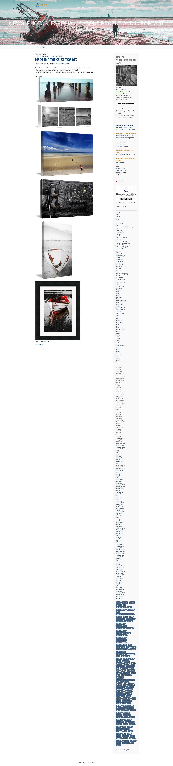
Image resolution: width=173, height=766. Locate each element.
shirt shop (128, 719)
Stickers (128, 129)
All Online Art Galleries (122, 146)
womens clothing (128, 743)
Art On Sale (119, 220)
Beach (117, 221)
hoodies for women (121, 171)
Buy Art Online (120, 232)
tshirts (118, 736)
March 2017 (119, 523)
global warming (126, 675)
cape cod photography (123, 633)
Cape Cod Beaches (121, 238)
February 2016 (120, 546)
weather (132, 738)
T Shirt (117, 337)
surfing (130, 726)
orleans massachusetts (123, 703)
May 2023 (118, 389)
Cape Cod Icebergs (121, 241)
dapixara (126, 659)
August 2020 (119, 449)
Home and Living (120, 283)
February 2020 (120, 459)
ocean (118, 701)
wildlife (126, 741)
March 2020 (119, 458)
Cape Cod (118, 234)
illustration (131, 684)
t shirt (118, 602)
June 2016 (118, 539)
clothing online (121, 652)
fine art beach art (121, 140)
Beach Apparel (120, 223)
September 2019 (120, 468)
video (132, 736)
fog (118, 673)
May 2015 (118, 562)
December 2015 (120, 550)
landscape (120, 689)
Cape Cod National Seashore (124, 243)
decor (118, 661)
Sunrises (118, 331)
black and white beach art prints (125, 136)
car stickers (119, 175)
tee (125, 731)
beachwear (130, 609)
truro (123, 733)
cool (118, 656)
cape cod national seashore (125, 628)
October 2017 (120, 510)
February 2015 (120, 568)
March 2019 (119, 479)
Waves (117, 353)
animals (132, 602)
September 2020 (120, 447)
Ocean (117, 302)
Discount (118, 268)
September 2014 (120, 577)
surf (124, 726)
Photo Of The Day (121, 308)
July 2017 (118, 515)
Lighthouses (119, 290)
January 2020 (119, 461)
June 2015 (118, 560)
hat (118, 682)
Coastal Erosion (120, 263)
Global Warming (120, 279)
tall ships (119, 731)
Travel (117, 344)
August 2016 (119, 535)
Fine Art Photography (62, 64)
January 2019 (119, 483)
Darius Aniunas (121, 89)
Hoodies (118, 284)
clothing (132, 649)
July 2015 (118, 559)
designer (119, 663)
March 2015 (119, 566)
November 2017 (120, 508)
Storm (117, 328)
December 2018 (120, 485)
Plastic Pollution (120, 310)
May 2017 (118, 519)
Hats (117, 281)
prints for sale (121, 710)
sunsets (118, 333)
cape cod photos (122, 635)
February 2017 (120, 524)
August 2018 (119, 492)
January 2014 (45, 56)
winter (118, 743)
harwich (131, 680)
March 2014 (119, 587)
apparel (119, 605)
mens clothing (121, 694)
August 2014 (119, 578)
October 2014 (120, 575)
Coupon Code (120, 265)
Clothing (118, 257)
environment (130, 666)
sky (127, 722)
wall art (119, 738)
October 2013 (120, 596)
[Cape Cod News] (126, 194)
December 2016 (120, 528)
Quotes (118, 315)
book (131, 616)
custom (119, 659)
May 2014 (118, 584)
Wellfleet (118, 356)
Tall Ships (118, 340)
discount (126, 663)
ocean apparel (127, 701)
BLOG (37, 56)
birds (118, 612)
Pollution (118, 311)
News (117, 299)
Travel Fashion (120, 346)
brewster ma (120, 619)
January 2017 (119, 526)
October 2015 (120, 553)
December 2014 (120, 571)
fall (117, 668)
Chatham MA (119, 254)
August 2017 (119, 514)
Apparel (122, 129)
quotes (119, 712)
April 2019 (118, 477)
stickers (119, 724)
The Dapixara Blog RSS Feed (124, 750)
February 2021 (120, 438)
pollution (130, 708)
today (130, 731)
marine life (128, 691)
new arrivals (126, 698)
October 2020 (120, 445)
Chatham (118, 252)
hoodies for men (120, 168)
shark (126, 717)
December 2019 (120, 463)
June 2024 (118, 366)
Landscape (119, 288)
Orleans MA (119, 304)
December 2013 (120, 593)
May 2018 (118, 497)
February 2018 (120, 503)
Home (37, 47)
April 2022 (118, 413)
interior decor (121, 687)
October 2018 (120, 488)
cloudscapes (130, 654)
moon (128, 696)
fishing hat (119, 166)
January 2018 (119, 505)
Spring (117, 326)
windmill (133, 741)
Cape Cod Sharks (121, 248)
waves (125, 738)
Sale (117, 317)
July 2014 (118, 580)
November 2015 (120, 551)
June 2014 (118, 582)
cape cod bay (120, 623)
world (118, 745)
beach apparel (121, 609)
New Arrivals (119, 297)
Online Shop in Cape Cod (123, 127)
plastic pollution (121, 708)
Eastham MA (119, 270)
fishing (123, 670)
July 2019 (118, 472)
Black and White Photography (124, 227)
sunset (119, 726)
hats (122, 682)
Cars (117, 250)
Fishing (118, 275)
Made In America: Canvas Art (56, 59)
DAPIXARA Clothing (121, 266)
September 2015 (120, 555)
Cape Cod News (120, 245)
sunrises (132, 724)
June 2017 (118, 517)
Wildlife (118, 358)
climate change (131, 647)
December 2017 (120, 506)
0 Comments (39, 344)
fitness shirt (131, 670)
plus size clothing (121, 173)
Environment (119, 272)
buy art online (44, 341)
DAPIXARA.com (126, 95)
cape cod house (121, 626)
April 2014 (118, 586)
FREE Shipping (120, 277)
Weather (118, 355)
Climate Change (120, 256)
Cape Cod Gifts (120, 239)
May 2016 (118, 541)
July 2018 (118, 494)
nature (118, 698)
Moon (117, 293)
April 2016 (118, 542)
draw (133, 663)
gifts (118, 675)
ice (125, 684)
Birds (117, 225)
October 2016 (120, 532)
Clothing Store (120, 259)
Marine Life (119, 292)
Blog (42, 47)
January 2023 (119, 396)
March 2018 (119, 501)
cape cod (119, 621)
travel (118, 733)
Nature (118, 295)
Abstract (118, 212)
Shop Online (119, 322)
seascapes (127, 715)
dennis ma (126, 661)
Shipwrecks (119, 320)
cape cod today (121, 642)
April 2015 (118, 564)
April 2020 (118, 456)
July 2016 (118, 537)
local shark (120, 691)
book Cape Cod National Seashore (126, 154)
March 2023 (119, 393)
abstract (125, 602)
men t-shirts (119, 164)
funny (133, 673)
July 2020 (118, 450)
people (119, 705)
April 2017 (118, 521)
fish (118, 670)
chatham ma (120, 647)
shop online (120, 722)
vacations (125, 736)
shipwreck (119, 719)
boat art (119, 616)
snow (132, 722)
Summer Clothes (120, 329)
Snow (117, 324)
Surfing (118, 335)
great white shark (122, 680)
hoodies (119, 684)
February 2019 (120, 481)
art (124, 605)
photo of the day (128, 705)
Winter (117, 360)
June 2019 (118, 474)
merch (129, 694)
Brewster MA (119, 230)
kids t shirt (130, 687)
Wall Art (133, 129)
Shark (117, 319)
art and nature (121, 607)
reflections (126, 712)
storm (125, 724)
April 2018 (118, 499)
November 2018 (120, 486)
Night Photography (121, 301)
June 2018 (118, 495)
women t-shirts (120, 162)
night (133, 698)
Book (117, 229)
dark (132, 659)
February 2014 (120, 589)
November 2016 (120, 530)
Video (117, 349)
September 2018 (120, 490)
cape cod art (128, 621)
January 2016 (119, 548)
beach (129, 607)
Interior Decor (120, 286)
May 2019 (118, 476)
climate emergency (122, 649)
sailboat (119, 715)
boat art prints (120, 144)
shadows (119, 717)
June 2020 (118, 452)
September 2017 (120, 512)
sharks (132, 717)
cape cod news (131, 202)
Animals (118, 214)
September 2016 (120, 533)
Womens (118, 362)
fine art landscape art (122, 142)
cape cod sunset (121, 640)
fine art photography (127, 668)
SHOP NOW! (38, 76)
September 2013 (120, 598)
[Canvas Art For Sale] (64, 90)
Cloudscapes (119, 261)
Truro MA (118, 347)
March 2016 (119, 544)
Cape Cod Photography (122, 247)
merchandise (120, 696)
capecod (123, 207)
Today (117, 342)
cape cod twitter (121, 645)
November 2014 (120, 573)
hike (127, 682)
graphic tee (120, 677)
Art (116, 218)
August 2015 (119, 557)
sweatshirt (120, 729)
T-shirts (118, 338)
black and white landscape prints (125, 138)
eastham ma (120, 666)
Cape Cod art (119, 236)
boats (125, 616)
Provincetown (120, 313)
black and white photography (125, 614)
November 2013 (56, 56)
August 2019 (119, 470)
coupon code (125, 656)
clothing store (121, 654)
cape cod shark (121, 637)
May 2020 (118, 454)
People (118, 306)
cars (130, 645)
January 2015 (119, 569)
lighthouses (128, 689)
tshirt (129, 733)
